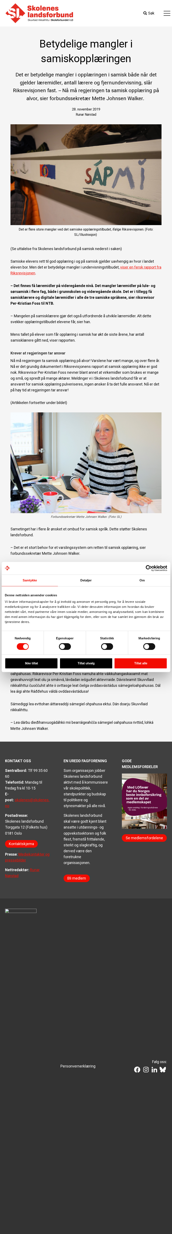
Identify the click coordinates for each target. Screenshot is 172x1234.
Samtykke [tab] (30, 580)
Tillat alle (140, 663)
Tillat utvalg (86, 663)
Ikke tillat (31, 663)
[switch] (65, 646)
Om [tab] (142, 580)
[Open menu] (167, 13)
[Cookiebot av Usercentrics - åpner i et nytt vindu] (148, 568)
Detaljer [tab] (86, 580)
